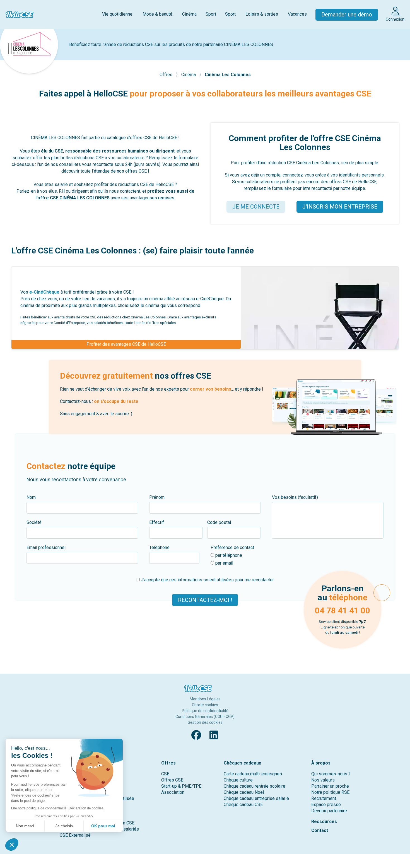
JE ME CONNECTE (255, 206)
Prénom (157, 497)
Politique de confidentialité (205, 710)
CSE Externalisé (75, 835)
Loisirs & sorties (261, 14)
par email (223, 563)
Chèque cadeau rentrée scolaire (254, 786)
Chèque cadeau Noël (244, 792)
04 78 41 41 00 (342, 610)
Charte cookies (205, 705)
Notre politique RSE (330, 792)
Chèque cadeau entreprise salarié (256, 798)
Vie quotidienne (117, 14)
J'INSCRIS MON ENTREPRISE (339, 206)
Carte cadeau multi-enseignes (253, 773)
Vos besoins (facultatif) (295, 497)
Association (172, 792)
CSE (165, 773)
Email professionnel (46, 547)
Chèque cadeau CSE (243, 804)
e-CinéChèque (44, 292)
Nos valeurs (323, 780)
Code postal (219, 522)
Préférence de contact (232, 547)
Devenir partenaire (329, 810)
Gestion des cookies (205, 722)
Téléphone (159, 547)
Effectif (156, 522)
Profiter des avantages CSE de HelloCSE (126, 344)
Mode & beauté (157, 14)
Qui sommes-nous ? (331, 773)
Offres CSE (172, 780)
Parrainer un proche (330, 786)
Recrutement (323, 798)
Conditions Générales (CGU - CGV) (205, 716)
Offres (166, 74)
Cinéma (189, 14)
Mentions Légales (205, 699)
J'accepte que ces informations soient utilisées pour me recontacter (207, 579)
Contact (319, 830)
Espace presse (326, 804)
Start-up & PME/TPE (181, 786)
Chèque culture (238, 780)
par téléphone (228, 555)
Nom (31, 497)
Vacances (297, 14)
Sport (211, 14)
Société (34, 522)
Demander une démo (346, 14)
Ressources (324, 821)
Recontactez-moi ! (205, 600)
